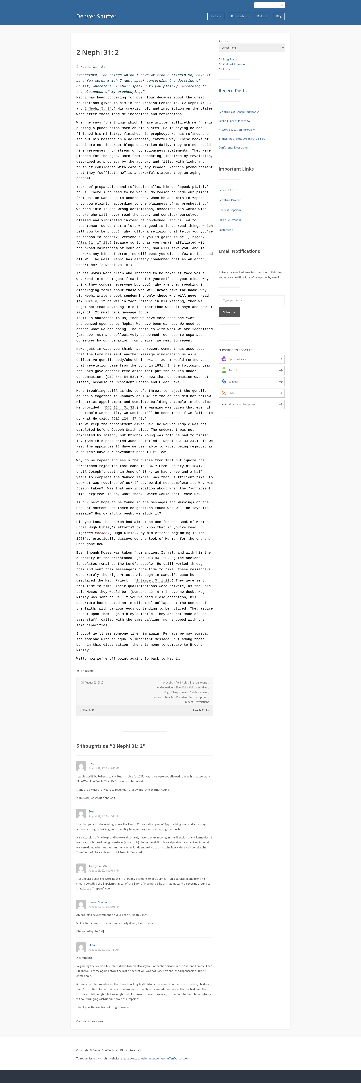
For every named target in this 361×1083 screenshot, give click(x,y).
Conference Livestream (234, 147)
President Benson (187, 697)
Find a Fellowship (230, 220)
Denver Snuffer (96, 16)
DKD (91, 764)
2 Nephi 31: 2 (89, 67)
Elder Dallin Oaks (185, 687)
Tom (92, 811)
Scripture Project (230, 200)
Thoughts (87, 670)
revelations (202, 702)
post (109, 441)
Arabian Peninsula (176, 682)
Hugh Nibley (171, 692)
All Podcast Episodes (232, 64)
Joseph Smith (189, 692)
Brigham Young (198, 682)
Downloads (237, 16)
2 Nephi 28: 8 (114, 265)
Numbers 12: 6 (145, 592)
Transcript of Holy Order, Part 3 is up (242, 138)
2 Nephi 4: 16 (197, 103)
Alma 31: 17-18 (92, 243)
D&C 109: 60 (89, 335)
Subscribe (229, 312)
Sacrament (226, 230)
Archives (224, 41)
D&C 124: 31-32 (119, 407)
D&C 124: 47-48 (128, 419)
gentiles (202, 687)
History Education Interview (237, 129)
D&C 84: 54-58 (120, 377)
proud (203, 697)
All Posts (224, 69)
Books (214, 16)
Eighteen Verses (91, 533)
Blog (279, 16)
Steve (92, 945)
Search (282, 5)
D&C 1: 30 (156, 360)
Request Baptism (230, 210)
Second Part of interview (234, 121)
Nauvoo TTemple (163, 697)
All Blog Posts (228, 59)
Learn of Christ (228, 190)
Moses (203, 692)
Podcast (262, 16)
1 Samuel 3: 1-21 (152, 580)
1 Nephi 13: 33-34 (176, 441)
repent (189, 702)
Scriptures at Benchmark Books (239, 112)
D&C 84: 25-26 (160, 558)
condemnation (164, 687)
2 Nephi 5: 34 (98, 109)
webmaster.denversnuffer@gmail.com (165, 1058)
